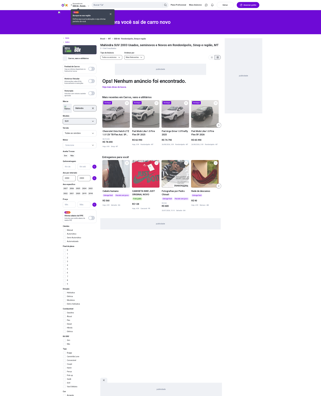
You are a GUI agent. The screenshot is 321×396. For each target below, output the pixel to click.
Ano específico (69, 184)
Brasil (102, 39)
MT (109, 39)
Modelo (66, 116)
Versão (66, 128)
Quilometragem (69, 161)
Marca (65, 102)
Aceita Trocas (69, 151)
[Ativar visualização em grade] (218, 57)
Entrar (225, 5)
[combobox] (130, 5)
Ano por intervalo (70, 173)
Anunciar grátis (250, 5)
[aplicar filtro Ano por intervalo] (94, 178)
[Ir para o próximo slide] (218, 125)
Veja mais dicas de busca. (114, 87)
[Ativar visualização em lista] (212, 57)
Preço (65, 199)
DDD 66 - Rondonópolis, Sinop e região (130, 39)
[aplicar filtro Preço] (94, 205)
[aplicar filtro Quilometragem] (94, 167)
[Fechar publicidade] (103, 380)
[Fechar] (111, 14)
